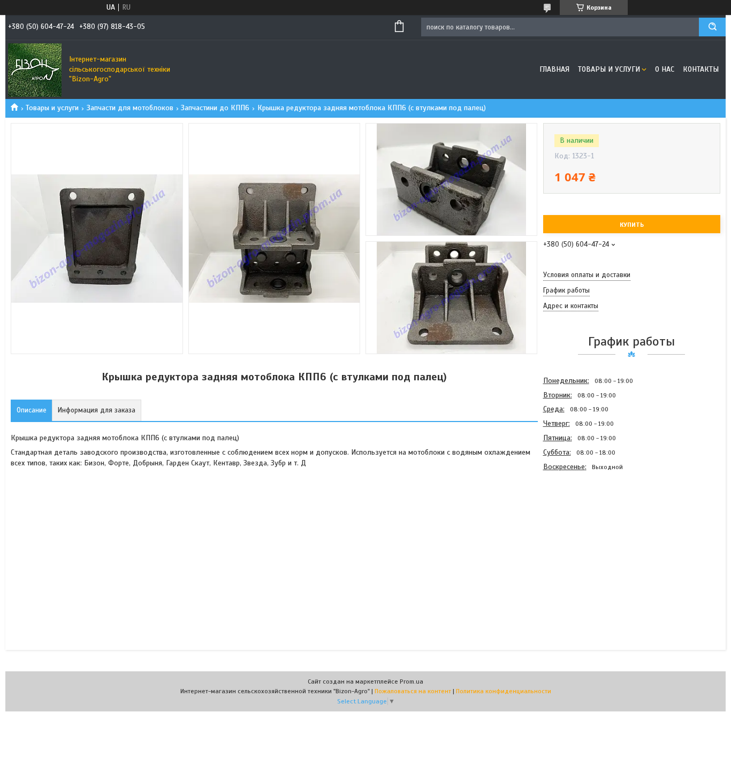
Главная (554, 69)
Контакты (701, 69)
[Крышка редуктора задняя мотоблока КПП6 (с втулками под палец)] (581, 531)
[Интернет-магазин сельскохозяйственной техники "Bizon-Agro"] (35, 69)
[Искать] (712, 27)
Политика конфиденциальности (503, 691)
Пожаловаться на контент (413, 691)
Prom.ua (411, 681)
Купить (632, 224)
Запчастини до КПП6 (215, 107)
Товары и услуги (609, 69)
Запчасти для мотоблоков (130, 107)
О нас (664, 69)
